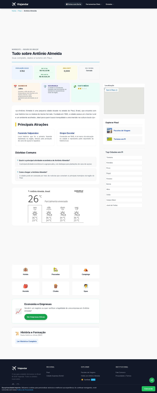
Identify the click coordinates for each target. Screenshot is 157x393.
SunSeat (88, 380)
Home (14, 11)
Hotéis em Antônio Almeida (90, 376)
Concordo (148, 389)
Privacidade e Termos (123, 376)
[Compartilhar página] (151, 380)
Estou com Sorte (73, 4)
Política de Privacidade (25, 390)
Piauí (20, 11)
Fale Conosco (120, 372)
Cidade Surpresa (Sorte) (55, 376)
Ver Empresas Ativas (36, 317)
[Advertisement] (78, 29)
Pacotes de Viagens (88, 372)
